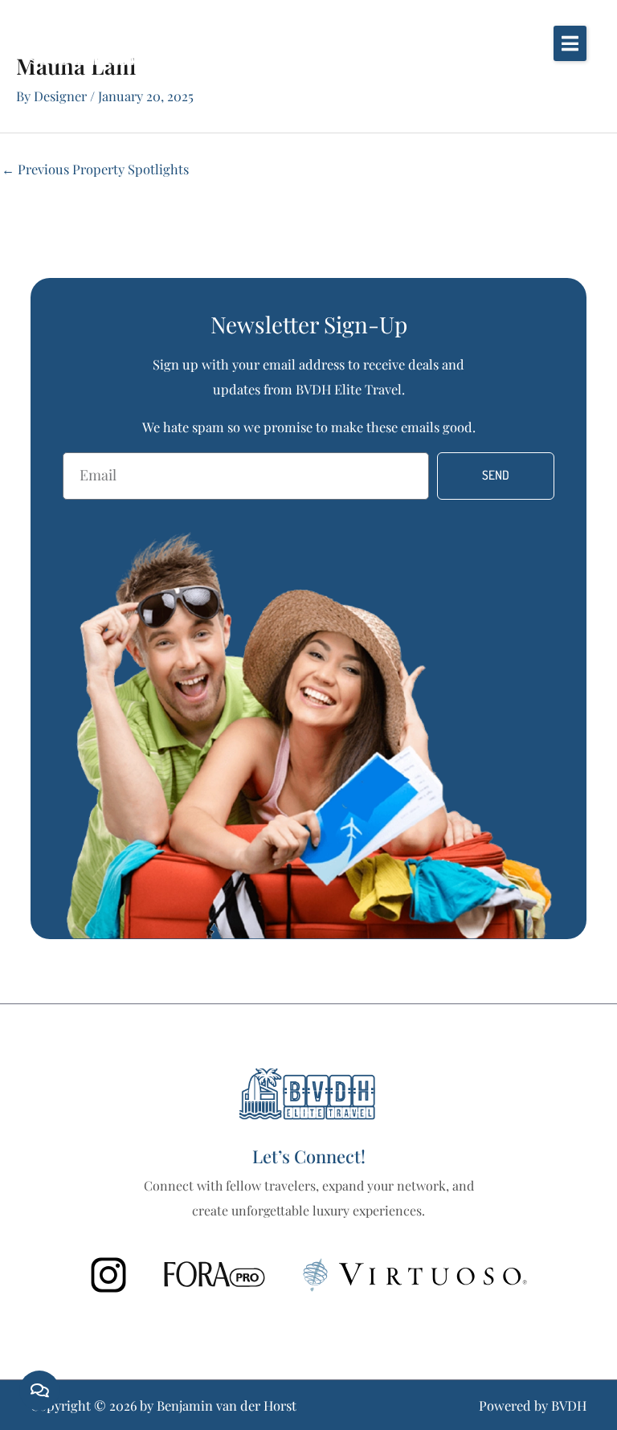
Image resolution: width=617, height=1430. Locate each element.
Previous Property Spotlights (95, 169)
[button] (570, 43)
